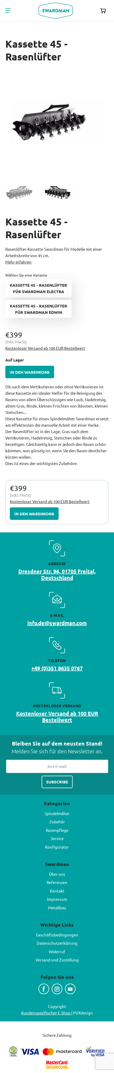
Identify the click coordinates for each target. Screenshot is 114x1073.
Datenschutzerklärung (57, 942)
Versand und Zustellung (57, 959)
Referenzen (57, 882)
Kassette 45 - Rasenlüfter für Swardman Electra (38, 288)
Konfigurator (57, 846)
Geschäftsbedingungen (57, 934)
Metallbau (57, 907)
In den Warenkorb (30, 372)
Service (57, 838)
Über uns (57, 874)
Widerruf (57, 951)
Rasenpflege (57, 830)
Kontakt (57, 890)
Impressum (57, 899)
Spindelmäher (57, 813)
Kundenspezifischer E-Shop (46, 1012)
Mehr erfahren (18, 261)
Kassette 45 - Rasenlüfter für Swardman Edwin (38, 309)
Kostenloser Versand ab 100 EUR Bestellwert (45, 348)
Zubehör (57, 821)
